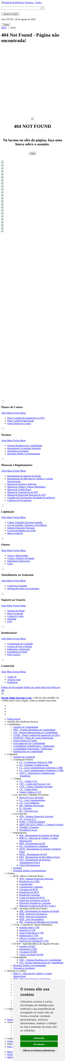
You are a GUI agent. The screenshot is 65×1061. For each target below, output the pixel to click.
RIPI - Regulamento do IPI (32, 843)
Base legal (46, 687)
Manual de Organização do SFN (22, 492)
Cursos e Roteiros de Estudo (20, 558)
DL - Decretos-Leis (28, 811)
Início (10, 1051)
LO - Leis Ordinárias (29, 803)
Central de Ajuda (15, 616)
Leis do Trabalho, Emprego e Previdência (27, 525)
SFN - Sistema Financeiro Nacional (36, 816)
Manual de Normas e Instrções (21, 484)
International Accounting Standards (24, 448)
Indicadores (12, 1057)
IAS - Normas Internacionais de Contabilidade (35, 732)
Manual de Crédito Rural (19, 489)
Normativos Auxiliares (18, 451)
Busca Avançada (15, 613)
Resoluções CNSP (28, 949)
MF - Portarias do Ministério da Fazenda (38, 922)
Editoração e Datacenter (18, 649)
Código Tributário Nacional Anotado (24, 522)
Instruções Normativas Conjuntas (35, 903)
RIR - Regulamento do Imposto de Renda (39, 835)
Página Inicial (13, 719)
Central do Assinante (17, 586)
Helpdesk (11, 619)
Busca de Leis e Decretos (31, 797)
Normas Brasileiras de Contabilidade (24, 445)
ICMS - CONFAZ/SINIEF (32, 822)
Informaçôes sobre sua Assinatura (23, 588)
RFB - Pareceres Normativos (33, 916)
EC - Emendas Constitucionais (34, 765)
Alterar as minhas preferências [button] (39, 1050)
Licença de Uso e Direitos (19, 646)
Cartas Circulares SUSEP (31, 954)
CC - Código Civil (28, 781)
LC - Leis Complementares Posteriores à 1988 (41, 770)
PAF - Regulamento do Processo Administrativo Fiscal (34, 861)
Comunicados (25, 884)
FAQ (9, 621)
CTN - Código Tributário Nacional (36, 786)
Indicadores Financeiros (18, 561)
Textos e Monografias (17, 555)
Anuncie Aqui (14, 679)
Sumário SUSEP (27, 946)
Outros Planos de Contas (19, 423)
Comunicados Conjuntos (31, 887)
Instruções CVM (27, 930)
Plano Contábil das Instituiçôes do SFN (26, 418)
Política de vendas (32, 687)
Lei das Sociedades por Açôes (21, 530)
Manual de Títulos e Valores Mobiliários (26, 487)
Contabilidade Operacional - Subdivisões (32, 748)
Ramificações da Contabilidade (28, 751)
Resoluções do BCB (29, 892)
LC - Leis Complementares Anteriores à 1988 (41, 767)
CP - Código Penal (28, 789)
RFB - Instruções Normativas (33, 914)
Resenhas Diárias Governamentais (23, 453)
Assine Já (11, 677)
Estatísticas (12, 682)
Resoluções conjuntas (29, 895)
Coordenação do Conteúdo (20, 643)
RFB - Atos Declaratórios (31, 919)
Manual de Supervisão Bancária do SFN (26, 495)
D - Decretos (25, 808)
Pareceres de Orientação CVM (34, 941)
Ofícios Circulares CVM (31, 938)
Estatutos (17, 868)
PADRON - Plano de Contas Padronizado (33, 738)
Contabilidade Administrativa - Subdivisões (34, 746)
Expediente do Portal (17, 652)
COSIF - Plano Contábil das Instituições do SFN (36, 735)
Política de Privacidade (12, 687)
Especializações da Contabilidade (29, 743)
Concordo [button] (39, 1038)
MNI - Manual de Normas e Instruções (31, 979)
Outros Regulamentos (29, 865)
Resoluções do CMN (29, 881)
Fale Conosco (13, 654)
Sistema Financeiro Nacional (21, 528)
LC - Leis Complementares (32, 800)
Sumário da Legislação (24, 757)
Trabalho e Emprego (29, 827)
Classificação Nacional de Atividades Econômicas (31, 497)
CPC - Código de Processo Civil (34, 784)
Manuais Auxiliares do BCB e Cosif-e (37, 906)
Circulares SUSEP (28, 952)
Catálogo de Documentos (19, 500)
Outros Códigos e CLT (30, 792)
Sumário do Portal (15, 610)
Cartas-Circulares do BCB (31, 897)
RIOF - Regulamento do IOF (33, 854)
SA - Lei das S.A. (27, 819)
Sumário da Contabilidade (25, 727)
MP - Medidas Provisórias (31, 805)
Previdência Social (28, 830)
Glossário (12, 1041)
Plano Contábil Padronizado (20, 420)
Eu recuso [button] (39, 1044)
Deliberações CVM (28, 935)
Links (10, 563)
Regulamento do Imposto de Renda (24, 476)
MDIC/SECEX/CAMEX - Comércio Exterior (41, 824)
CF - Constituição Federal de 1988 (35, 762)
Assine (10, 14)
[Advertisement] (32, 81)
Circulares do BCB (28, 889)
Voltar (32, 153)
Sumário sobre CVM (29, 927)
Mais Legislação (15, 533)
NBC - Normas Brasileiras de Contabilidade (34, 729)
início (3, 27)
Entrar (5, 25)
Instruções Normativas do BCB (34, 900)
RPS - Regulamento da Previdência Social (39, 857)
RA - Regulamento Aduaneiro (33, 846)
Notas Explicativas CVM (31, 933)
